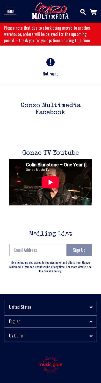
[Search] (83, 11)
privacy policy (52, 271)
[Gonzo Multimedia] (50, 11)
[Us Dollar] (50, 336)
